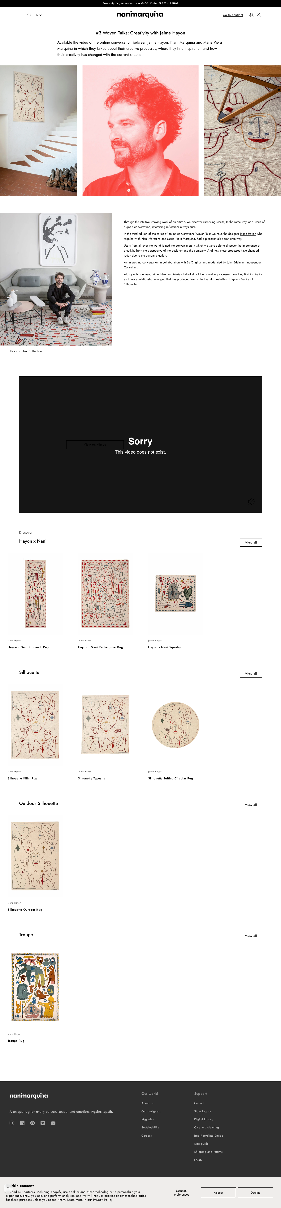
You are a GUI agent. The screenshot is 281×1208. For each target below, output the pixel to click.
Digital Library (203, 1119)
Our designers (151, 1111)
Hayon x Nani (238, 279)
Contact (199, 1103)
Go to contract (233, 14)
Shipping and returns (208, 1152)
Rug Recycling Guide (208, 1136)
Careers (146, 1136)
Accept (218, 1192)
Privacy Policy (103, 1199)
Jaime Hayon (248, 233)
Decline (255, 1192)
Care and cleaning (206, 1127)
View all (251, 542)
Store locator (202, 1111)
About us (147, 1103)
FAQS (198, 1160)
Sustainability (150, 1127)
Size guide (201, 1144)
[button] (23, 15)
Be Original (194, 262)
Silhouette (130, 284)
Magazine (147, 1119)
